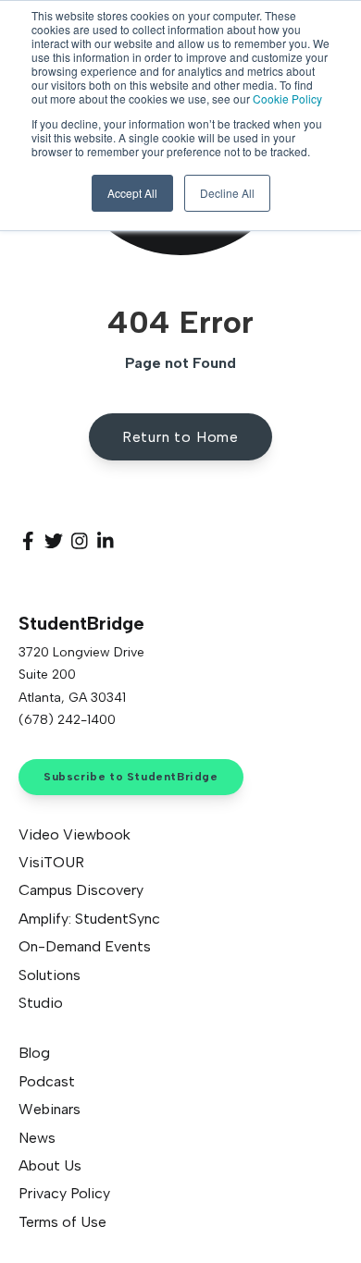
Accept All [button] (132, 193)
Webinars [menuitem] (50, 1109)
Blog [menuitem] (34, 1052)
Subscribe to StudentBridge (131, 776)
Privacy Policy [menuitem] (64, 1193)
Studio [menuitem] (41, 1003)
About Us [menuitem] (50, 1165)
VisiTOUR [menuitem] (51, 862)
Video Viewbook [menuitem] (75, 834)
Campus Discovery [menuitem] (81, 890)
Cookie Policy (287, 98)
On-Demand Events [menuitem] (85, 946)
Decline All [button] (227, 193)
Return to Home (180, 437)
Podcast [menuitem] (47, 1081)
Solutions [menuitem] (50, 975)
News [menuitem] (37, 1138)
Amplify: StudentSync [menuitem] (89, 918)
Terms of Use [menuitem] (62, 1222)
